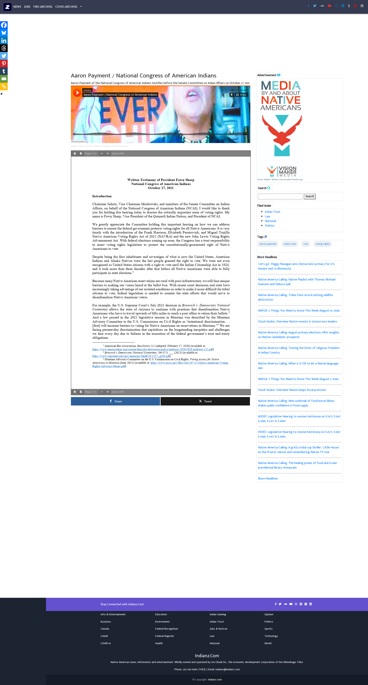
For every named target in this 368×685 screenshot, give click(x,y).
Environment (162, 621)
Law (267, 216)
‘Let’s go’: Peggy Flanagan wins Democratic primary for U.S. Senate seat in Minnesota (296, 266)
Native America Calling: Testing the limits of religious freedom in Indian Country (298, 350)
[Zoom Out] (101, 153)
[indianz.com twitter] (315, 6)
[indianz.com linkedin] (343, 6)
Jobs (27, 6)
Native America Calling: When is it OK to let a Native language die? (298, 366)
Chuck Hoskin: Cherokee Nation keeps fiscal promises (292, 390)
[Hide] (1, 93)
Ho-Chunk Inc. (219, 662)
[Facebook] (4, 25)
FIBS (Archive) (42, 6)
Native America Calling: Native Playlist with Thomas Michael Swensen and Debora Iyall (296, 282)
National (270, 221)
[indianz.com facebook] (308, 6)
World (267, 643)
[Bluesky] (4, 33)
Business (106, 621)
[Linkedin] (4, 40)
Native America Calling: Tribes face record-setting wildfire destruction (295, 297)
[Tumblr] (4, 71)
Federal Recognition (166, 629)
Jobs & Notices (219, 629)
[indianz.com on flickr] (362, 6)
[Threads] (4, 48)
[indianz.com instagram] (336, 6)
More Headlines (268, 478)
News (17, 6)
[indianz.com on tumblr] (349, 6)
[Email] (4, 79)
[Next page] (81, 153)
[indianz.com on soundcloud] (286, 604)
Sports (268, 629)
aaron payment (268, 244)
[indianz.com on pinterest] (301, 604)
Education (161, 614)
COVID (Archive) (66, 6)
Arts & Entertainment (113, 614)
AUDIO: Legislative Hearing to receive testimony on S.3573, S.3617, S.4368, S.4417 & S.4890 (299, 419)
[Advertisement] (186, 44)
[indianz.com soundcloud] (322, 6)
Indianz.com (215, 679)
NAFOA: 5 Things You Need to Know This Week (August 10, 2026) (299, 310)
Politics (269, 225)
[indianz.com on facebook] (276, 604)
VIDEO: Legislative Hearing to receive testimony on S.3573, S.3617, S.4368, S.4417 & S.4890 (299, 434)
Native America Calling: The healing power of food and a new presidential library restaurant (297, 465)
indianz (74, 146)
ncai (306, 244)
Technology (271, 636)
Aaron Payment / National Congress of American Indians (104, 146)
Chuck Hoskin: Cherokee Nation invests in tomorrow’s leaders (297, 321)
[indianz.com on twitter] (280, 604)
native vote (290, 244)
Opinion (268, 614)
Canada (105, 629)
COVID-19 (106, 643)
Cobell (104, 636)
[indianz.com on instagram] (296, 604)
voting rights (323, 244)
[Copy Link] (4, 86)
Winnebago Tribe (293, 662)
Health (159, 643)
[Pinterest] (4, 63)
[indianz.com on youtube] (329, 6)
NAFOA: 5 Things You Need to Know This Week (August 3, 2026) (298, 379)
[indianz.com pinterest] (355, 6)
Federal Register (164, 636)
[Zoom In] (108, 153)
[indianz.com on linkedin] (310, 604)
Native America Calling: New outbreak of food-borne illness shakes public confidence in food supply (296, 403)
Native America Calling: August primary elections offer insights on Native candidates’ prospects (298, 335)
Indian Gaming (218, 614)
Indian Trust (272, 212)
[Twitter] (4, 56)
